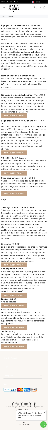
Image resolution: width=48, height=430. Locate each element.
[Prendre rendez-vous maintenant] (14, 116)
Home (3, 16)
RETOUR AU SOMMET (24, 425)
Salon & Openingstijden (9, 2)
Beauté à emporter (25, 407)
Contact (33, 81)
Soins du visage (11, 407)
